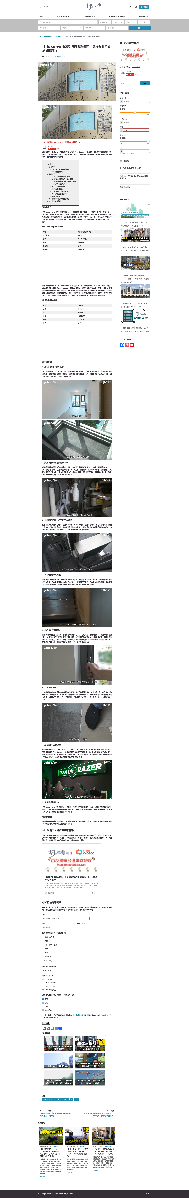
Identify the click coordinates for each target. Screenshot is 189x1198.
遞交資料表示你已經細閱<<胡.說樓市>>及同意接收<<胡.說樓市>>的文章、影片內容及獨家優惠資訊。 (76, 1016)
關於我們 (142, 16)
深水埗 (64, 1099)
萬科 (70, 1099)
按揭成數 (123, 106)
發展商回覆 (56, 196)
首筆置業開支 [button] (125, 187)
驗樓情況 (52, 174)
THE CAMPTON (48, 1099)
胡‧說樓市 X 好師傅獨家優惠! (59, 199)
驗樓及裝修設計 (48, 36)
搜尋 (139, 28)
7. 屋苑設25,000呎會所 (60, 191)
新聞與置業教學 (63, 16)
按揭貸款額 (123, 119)
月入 (121, 148)
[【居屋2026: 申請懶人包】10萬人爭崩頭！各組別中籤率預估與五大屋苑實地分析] (120, 244)
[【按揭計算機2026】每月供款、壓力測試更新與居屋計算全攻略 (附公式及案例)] (120, 325)
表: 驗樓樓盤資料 (58, 172)
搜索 (145, 83)
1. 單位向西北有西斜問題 (61, 177)
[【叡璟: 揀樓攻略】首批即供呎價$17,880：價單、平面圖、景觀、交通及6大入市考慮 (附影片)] (120, 272)
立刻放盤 (144, 7)
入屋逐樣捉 (58, 36)
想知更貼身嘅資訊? (55, 201)
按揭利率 (123, 127)
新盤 (58, 1099)
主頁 (42, 16)
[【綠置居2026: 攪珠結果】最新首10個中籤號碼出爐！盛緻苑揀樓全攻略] (120, 219)
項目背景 (52, 167)
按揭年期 (123, 135)
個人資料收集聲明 (79, 1015)
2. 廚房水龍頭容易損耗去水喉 (62, 179)
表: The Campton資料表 (60, 169)
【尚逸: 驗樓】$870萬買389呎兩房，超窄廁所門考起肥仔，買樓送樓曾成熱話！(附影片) (103, 1151)
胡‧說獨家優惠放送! (117, 16)
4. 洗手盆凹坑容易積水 (60, 184)
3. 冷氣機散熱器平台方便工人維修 (64, 182)
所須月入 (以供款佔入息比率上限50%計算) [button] (134, 177)
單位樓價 (123, 98)
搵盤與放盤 (89, 16)
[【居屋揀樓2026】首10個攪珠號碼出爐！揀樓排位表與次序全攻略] (120, 300)
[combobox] (105, 22)
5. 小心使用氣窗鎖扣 (59, 186)
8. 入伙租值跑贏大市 (59, 194)
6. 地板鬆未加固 (57, 189)
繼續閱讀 (42, 1176)
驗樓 (76, 1099)
